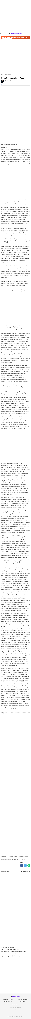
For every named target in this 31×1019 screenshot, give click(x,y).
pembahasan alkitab (24, 856)
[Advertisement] (15, 15)
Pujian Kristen (8, 1001)
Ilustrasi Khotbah (23, 999)
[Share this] (21, 865)
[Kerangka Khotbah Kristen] (15, 33)
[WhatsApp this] (28, 865)
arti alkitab (3, 856)
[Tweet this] (25, 865)
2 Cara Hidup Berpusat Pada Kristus (17, 951)
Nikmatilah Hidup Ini (25, 870)
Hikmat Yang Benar (5, 870)
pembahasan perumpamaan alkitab (9, 859)
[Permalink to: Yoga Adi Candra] (2, 81)
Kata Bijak (22, 1001)
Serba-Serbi (15, 1004)
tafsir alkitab (23, 859)
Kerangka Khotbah (8, 999)
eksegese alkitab (13, 856)
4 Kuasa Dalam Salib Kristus (12, 949)
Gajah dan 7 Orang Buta (15, 953)
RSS (16, 1010)
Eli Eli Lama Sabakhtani (10, 947)
